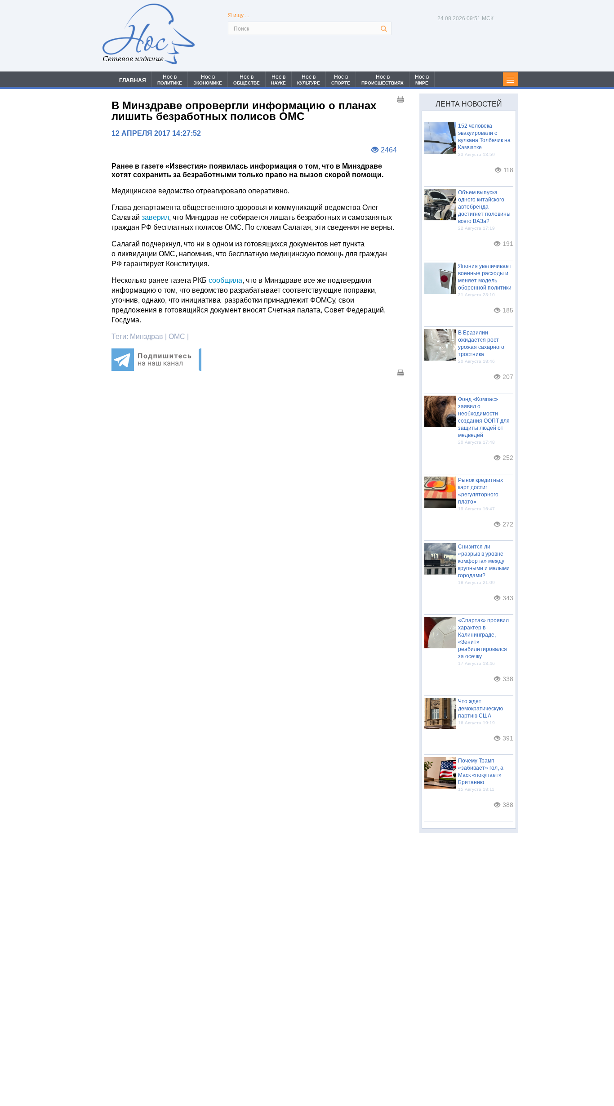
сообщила (225, 280)
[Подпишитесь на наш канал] (156, 368)
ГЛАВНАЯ (132, 80)
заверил (155, 217)
